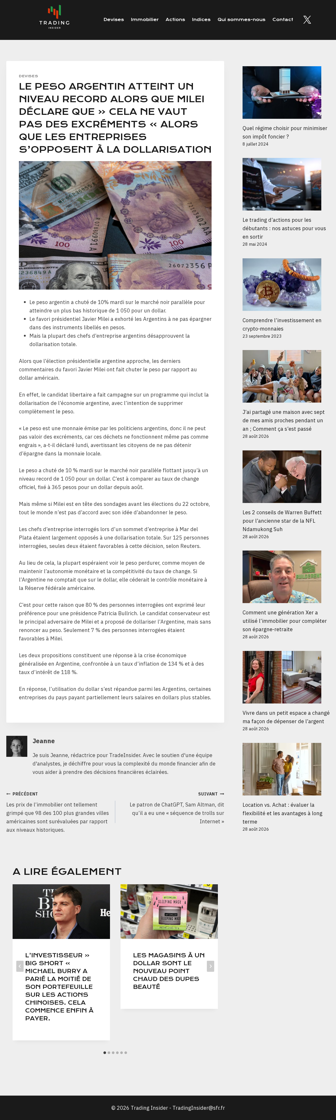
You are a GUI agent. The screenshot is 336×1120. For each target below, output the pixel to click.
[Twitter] (307, 20)
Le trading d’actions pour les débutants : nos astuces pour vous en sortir (284, 228)
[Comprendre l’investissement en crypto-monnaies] (286, 284)
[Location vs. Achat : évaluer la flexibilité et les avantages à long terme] (286, 769)
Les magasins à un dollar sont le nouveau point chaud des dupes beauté (169, 971)
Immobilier (145, 19)
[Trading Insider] (54, 20)
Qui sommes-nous (241, 19)
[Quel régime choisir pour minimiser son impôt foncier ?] (286, 92)
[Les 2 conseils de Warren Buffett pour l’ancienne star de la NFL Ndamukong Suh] (286, 476)
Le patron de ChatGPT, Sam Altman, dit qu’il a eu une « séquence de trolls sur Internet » (177, 808)
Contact (282, 19)
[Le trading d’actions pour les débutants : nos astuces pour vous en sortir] (286, 184)
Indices (201, 19)
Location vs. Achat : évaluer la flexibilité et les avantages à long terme (282, 813)
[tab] (104, 1052)
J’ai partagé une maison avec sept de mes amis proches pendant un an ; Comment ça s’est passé (284, 420)
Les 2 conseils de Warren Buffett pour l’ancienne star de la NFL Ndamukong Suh (282, 521)
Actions (175, 19)
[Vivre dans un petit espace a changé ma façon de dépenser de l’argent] (286, 677)
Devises (113, 19)
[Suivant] (210, 966)
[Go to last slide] (20, 966)
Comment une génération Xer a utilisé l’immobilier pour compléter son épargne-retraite (285, 621)
